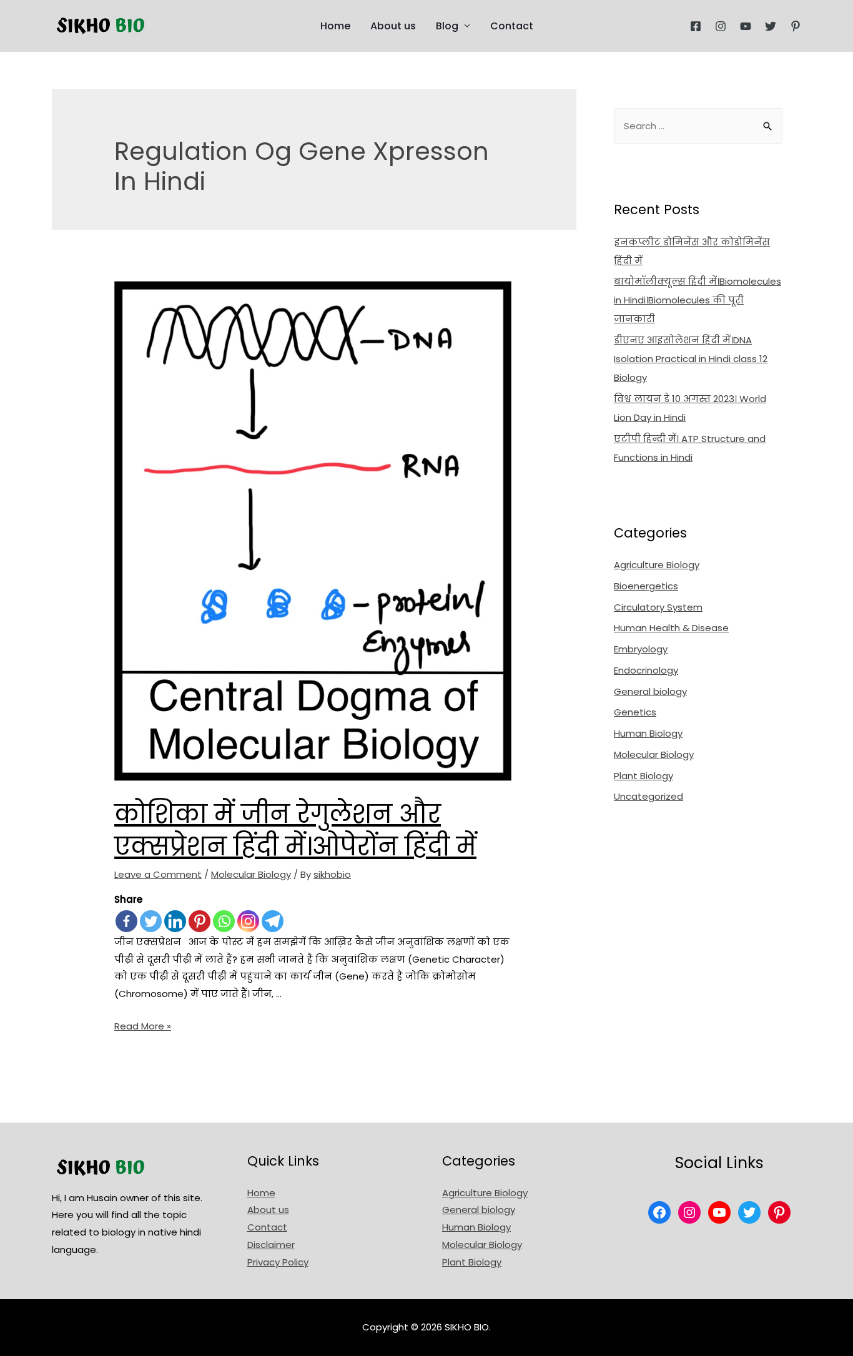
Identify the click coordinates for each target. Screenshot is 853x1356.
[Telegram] (273, 921)
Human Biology (648, 733)
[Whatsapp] (224, 921)
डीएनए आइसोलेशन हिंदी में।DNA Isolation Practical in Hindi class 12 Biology (690, 358)
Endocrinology (646, 670)
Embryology (641, 649)
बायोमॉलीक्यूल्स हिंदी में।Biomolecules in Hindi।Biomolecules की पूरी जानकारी (697, 300)
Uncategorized (648, 796)
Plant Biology (643, 775)
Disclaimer (271, 1244)
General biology (650, 691)
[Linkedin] (175, 921)
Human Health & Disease (671, 627)
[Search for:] (698, 125)
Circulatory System (658, 607)
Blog (447, 26)
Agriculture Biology (656, 564)
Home (335, 26)
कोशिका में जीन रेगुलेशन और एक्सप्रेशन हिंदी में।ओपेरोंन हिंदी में (295, 830)
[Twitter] (770, 26)
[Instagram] (720, 26)
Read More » (142, 1026)
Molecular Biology (251, 874)
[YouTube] (745, 26)
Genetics (635, 712)
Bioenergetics (646, 585)
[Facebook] (695, 26)
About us (393, 26)
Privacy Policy (277, 1262)
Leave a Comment (158, 874)
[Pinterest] (795, 26)
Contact (511, 26)
